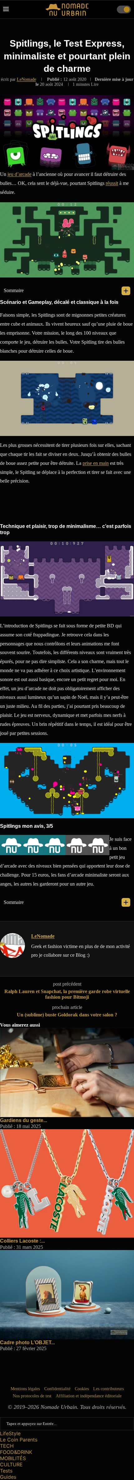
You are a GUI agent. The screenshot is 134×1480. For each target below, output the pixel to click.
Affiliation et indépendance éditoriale (89, 1396)
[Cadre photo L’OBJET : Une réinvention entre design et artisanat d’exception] (67, 1252)
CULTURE (11, 1464)
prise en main (96, 463)
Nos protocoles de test (32, 1396)
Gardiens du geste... (23, 1120)
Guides (8, 1477)
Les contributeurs (108, 1388)
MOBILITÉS (13, 1458)
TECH (7, 1446)
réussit (112, 183)
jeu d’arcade (19, 174)
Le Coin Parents (18, 1439)
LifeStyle (10, 1433)
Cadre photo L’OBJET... (27, 1342)
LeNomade (26, 79)
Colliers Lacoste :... (22, 1241)
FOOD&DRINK (16, 1452)
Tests (6, 1471)
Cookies (82, 1388)
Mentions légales (25, 1388)
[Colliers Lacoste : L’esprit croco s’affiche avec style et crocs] (67, 1131)
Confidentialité (57, 1388)
